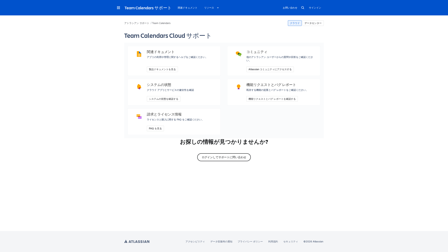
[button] (118, 7)
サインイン (315, 7)
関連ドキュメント (187, 7)
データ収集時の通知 (221, 241)
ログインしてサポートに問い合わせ (224, 157)
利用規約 (273, 241)
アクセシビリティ (195, 241)
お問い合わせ (290, 7)
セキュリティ (290, 241)
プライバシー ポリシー (250, 241)
